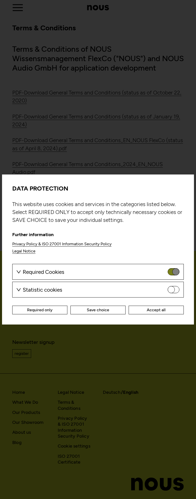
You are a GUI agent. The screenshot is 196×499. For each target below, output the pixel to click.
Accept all (156, 309)
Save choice (98, 309)
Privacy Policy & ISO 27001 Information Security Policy (62, 243)
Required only (40, 309)
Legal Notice (23, 251)
